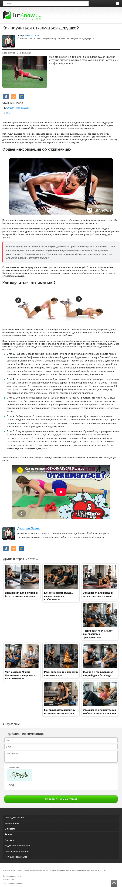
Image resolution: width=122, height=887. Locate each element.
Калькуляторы (12, 823)
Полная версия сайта (16, 856)
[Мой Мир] (21, 96)
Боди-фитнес (8, 53)
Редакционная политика (17, 845)
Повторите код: (13, 767)
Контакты (9, 840)
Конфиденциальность (12, 876)
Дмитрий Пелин (32, 35)
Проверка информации (17, 851)
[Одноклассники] (13, 96)
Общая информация (17, 107)
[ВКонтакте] (6, 96)
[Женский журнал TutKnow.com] (22, 15)
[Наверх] (114, 883)
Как (8, 113)
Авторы (8, 834)
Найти (86, 3)
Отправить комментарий (61, 799)
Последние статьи (14, 817)
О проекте (10, 828)
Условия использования (13, 883)
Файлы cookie (8, 880)
